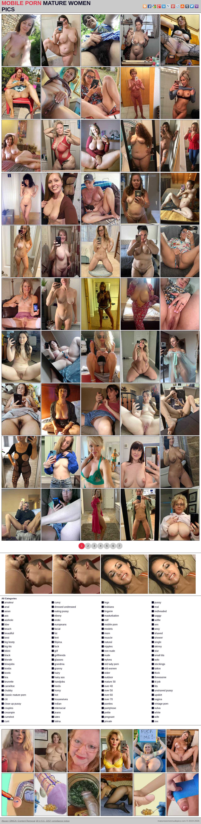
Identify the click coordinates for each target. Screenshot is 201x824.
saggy (157, 615)
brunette (9, 681)
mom (107, 633)
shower (158, 637)
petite (107, 712)
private (108, 721)
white (157, 712)
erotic (57, 620)
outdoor (108, 677)
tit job (157, 681)
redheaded (160, 611)
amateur (9, 602)
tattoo (157, 668)
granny (58, 668)
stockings (159, 664)
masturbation (111, 615)
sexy (157, 629)
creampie (9, 712)
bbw (6, 624)
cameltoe (9, 686)
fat (55, 633)
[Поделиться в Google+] (159, 6)
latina (57, 721)
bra (6, 677)
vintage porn (161, 703)
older (107, 673)
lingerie (108, 611)
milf (106, 620)
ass (6, 615)
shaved (158, 633)
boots (7, 673)
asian (7, 611)
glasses (58, 659)
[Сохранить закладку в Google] (154, 6)
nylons (108, 659)
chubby (8, 690)
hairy (57, 673)
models (108, 629)
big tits (8, 646)
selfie (157, 620)
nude (107, 655)
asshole (8, 620)
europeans (60, 624)
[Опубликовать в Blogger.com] (145, 6)
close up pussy (12, 703)
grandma (59, 664)
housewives (61, 699)
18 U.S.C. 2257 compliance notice (53, 821)
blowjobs (9, 664)
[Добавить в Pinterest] (173, 6)
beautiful (9, 633)
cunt (6, 721)
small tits (159, 655)
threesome (160, 677)
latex (57, 717)
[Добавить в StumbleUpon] (182, 6)
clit (6, 699)
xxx (156, 721)
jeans (57, 712)
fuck (56, 646)
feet (56, 637)
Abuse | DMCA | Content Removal (18, 821)
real (156, 607)
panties (108, 703)
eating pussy (61, 611)
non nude (109, 651)
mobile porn (111, 624)
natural (108, 642)
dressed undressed (65, 607)
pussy (157, 602)
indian (57, 703)
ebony (57, 615)
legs (106, 602)
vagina (158, 699)
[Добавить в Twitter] (192, 6)
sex (156, 624)
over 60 (108, 695)
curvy (57, 602)
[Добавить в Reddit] (178, 6)
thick (157, 673)
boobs (7, 668)
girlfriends (59, 655)
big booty (9, 642)
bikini (7, 651)
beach (7, 629)
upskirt (158, 695)
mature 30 (110, 681)
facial (57, 629)
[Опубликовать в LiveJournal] (168, 6)
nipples (108, 646)
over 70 (108, 699)
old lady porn (111, 664)
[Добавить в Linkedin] (164, 6)
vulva (157, 708)
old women (110, 668)
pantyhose (110, 708)
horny (57, 690)
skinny (158, 646)
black (7, 655)
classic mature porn (15, 695)
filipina (58, 642)
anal (6, 607)
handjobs (59, 681)
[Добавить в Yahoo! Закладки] (196, 6)
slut (156, 651)
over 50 (108, 690)
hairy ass (59, 677)
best (6, 637)
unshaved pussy (163, 690)
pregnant (109, 717)
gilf (56, 651)
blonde (8, 659)
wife (156, 717)
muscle (108, 637)
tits (156, 686)
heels (57, 686)
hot (56, 695)
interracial (59, 708)
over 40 (108, 686)
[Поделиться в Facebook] (149, 6)
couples (8, 708)
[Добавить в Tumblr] (187, 6)
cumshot (9, 717)
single (157, 642)
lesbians (109, 607)
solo (156, 659)
